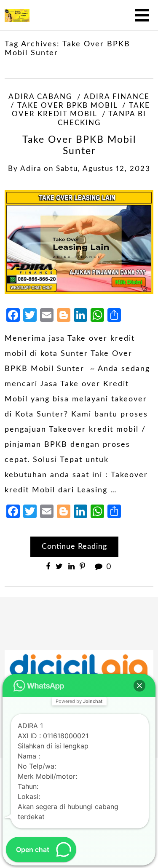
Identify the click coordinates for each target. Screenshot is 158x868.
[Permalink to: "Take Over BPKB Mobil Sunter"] (79, 242)
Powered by (79, 701)
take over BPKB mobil (67, 105)
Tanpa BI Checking (102, 118)
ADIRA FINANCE (117, 96)
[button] (139, 686)
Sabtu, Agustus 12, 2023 (103, 169)
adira (30, 169)
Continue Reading (74, 546)
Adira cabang (40, 96)
